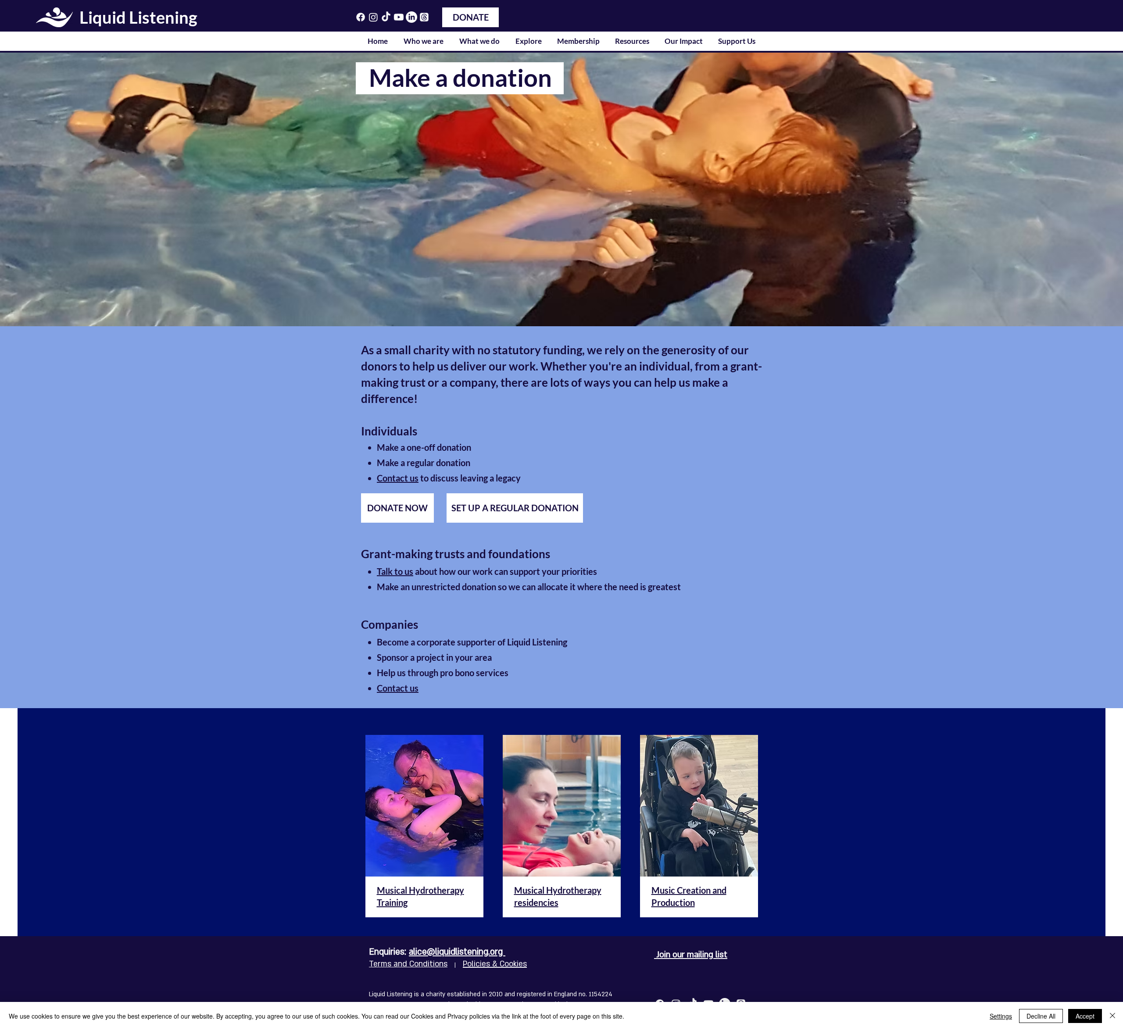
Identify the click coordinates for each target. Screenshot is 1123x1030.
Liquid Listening (138, 17)
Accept (1085, 1016)
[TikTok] (386, 17)
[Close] (1112, 1016)
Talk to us (395, 571)
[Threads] (424, 17)
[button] (423, 41)
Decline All (1040, 1016)
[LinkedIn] (411, 17)
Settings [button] (1001, 1016)
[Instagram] (373, 17)
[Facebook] (360, 17)
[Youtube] (398, 17)
